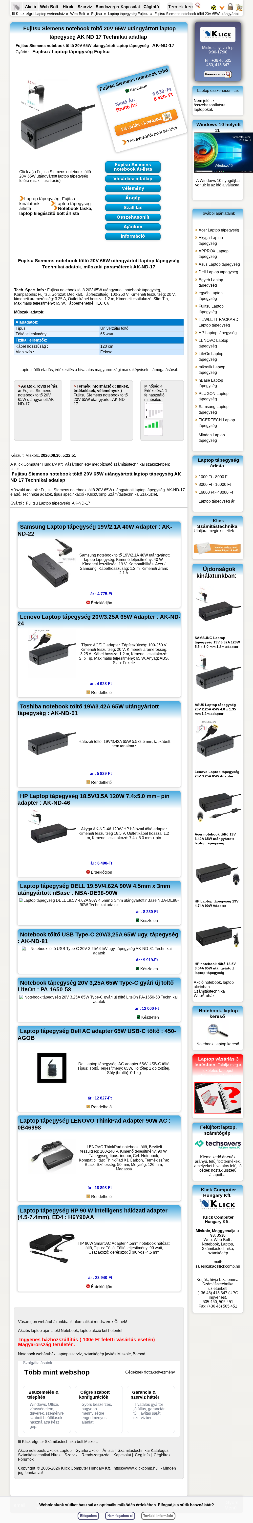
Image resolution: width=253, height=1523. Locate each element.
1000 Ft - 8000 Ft (214, 477)
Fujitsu (96, 14)
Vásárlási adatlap (132, 178)
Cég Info (142, 1455)
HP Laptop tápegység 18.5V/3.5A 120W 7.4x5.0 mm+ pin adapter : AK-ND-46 (93, 799)
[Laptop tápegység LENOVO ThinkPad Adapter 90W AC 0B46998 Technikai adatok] (52, 1181)
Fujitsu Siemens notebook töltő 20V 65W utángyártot (196, 14)
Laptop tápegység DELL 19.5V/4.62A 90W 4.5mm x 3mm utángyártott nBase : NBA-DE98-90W (94, 889)
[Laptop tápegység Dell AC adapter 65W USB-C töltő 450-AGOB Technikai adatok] (52, 1091)
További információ (158, 1516)
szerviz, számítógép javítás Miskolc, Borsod (107, 1354)
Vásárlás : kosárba (141, 123)
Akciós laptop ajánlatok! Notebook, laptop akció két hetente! (70, 1330)
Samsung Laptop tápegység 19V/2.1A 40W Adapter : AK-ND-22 (95, 530)
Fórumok (26, 1459)
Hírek (68, 6)
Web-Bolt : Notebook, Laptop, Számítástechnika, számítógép (218, 1246)
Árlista (108, 1450)
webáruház (48, 1322)
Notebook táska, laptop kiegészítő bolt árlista (55, 211)
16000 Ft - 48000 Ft (216, 492)
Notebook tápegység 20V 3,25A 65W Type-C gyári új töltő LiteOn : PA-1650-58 (96, 986)
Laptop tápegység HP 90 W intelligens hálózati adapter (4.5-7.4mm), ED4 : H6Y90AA (93, 1213)
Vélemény (133, 188)
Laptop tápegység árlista (218, 463)
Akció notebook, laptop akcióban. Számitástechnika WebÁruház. (214, 989)
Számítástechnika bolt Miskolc (71, 1442)
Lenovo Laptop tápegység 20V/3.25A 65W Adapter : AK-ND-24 (99, 620)
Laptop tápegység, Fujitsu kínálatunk (47, 201)
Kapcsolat (130, 6)
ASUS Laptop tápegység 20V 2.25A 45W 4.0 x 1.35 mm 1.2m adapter (215, 709)
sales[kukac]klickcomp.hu (217, 1266)
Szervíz (85, 6)
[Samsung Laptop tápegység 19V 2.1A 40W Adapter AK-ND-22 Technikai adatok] (52, 587)
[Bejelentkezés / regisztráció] (230, 9)
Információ (133, 236)
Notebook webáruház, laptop (43, 1354)
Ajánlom (133, 226)
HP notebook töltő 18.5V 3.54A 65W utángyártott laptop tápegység (215, 968)
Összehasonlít (133, 217)
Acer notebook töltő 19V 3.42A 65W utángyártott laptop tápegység (215, 838)
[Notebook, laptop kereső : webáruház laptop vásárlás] (218, 1039)
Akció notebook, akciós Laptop (45, 1450)
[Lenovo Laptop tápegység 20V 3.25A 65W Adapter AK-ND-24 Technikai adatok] (52, 677)
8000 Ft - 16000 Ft (215, 484)
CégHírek (162, 1455)
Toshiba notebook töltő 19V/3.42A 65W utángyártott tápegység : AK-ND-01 (88, 709)
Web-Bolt (49, 6)
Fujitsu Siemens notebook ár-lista (133, 167)
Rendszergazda (111, 6)
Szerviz (71, 1455)
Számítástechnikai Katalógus (143, 1450)
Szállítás (133, 207)
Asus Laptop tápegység (219, 264)
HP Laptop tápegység (218, 333)
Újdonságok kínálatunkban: (216, 572)
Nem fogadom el (120, 1516)
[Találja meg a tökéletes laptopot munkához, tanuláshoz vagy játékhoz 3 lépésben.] (217, 1112)
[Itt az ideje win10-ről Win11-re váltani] (223, 172)
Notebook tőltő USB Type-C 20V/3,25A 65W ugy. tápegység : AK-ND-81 (98, 937)
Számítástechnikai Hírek (39, 1455)
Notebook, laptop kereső (217, 1044)
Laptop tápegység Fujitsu (128, 14)
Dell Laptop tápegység (218, 272)
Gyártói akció (87, 1450)
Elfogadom (88, 1516)
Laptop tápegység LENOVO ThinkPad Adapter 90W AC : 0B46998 (94, 1123)
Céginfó (151, 6)
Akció (30, 6)
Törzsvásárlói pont (144, 137)
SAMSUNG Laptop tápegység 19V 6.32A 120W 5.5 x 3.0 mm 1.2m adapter (217, 642)
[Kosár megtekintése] (239, 9)
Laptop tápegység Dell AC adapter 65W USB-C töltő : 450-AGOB (97, 1034)
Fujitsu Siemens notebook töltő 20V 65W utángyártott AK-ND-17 (38, 395)
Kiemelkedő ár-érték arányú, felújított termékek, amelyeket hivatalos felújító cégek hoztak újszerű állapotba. (218, 1166)
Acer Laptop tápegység (219, 230)
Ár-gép (133, 197)
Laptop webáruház (50, 14)
